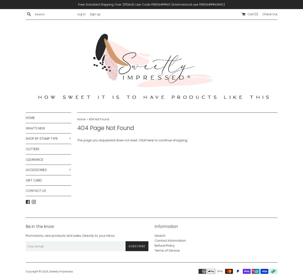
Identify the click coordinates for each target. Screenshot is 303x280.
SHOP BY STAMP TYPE (48, 138)
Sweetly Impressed (61, 271)
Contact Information (170, 240)
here (150, 140)
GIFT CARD (34, 180)
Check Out (269, 14)
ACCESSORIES (48, 170)
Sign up (95, 14)
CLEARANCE (34, 159)
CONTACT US (36, 190)
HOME (30, 117)
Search (160, 235)
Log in (81, 14)
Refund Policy (165, 245)
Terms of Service (167, 250)
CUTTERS (32, 149)
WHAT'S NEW (35, 128)
